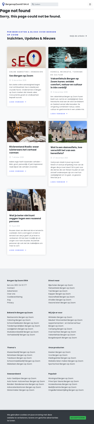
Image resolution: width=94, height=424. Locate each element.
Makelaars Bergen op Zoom (19, 364)
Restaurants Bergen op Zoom (20, 317)
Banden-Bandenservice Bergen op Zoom (25, 384)
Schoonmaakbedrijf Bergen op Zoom (23, 361)
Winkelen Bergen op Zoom (60, 317)
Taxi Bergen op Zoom (57, 291)
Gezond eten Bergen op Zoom (62, 302)
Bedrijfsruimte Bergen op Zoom (62, 387)
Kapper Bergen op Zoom (59, 294)
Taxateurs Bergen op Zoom (19, 358)
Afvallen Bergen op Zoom (59, 299)
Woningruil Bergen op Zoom (60, 378)
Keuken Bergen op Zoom (59, 352)
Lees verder (16, 102)
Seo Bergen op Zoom (21, 75)
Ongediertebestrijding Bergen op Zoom (66, 390)
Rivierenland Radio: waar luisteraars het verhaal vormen (24, 149)
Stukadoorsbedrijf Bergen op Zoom (23, 332)
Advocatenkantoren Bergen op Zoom (24, 387)
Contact (11, 288)
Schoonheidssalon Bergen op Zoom (23, 323)
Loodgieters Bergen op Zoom (20, 329)
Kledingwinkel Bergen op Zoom (62, 358)
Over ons (11, 294)
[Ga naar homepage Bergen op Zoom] (15, 4)
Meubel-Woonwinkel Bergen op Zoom (65, 320)
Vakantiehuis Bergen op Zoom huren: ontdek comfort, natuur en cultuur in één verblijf (66, 83)
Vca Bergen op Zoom (57, 355)
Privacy (10, 302)
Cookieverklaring (14, 296)
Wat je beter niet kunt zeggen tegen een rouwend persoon (25, 218)
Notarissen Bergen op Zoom (19, 355)
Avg (9, 299)
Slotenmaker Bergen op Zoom (20, 390)
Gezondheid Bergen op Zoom (61, 296)
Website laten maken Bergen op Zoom (65, 361)
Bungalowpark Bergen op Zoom (62, 337)
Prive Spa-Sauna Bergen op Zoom (63, 381)
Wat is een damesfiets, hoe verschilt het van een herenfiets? (66, 150)
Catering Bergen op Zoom (18, 320)
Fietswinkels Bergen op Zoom (61, 288)
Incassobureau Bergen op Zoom (62, 384)
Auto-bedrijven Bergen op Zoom (21, 378)
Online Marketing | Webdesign (26, 72)
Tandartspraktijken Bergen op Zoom (23, 326)
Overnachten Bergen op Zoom (62, 332)
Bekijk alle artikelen (77, 36)
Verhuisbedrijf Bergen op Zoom (21, 334)
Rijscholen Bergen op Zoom (60, 285)
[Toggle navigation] (90, 4)
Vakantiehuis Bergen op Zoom (61, 334)
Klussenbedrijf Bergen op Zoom (21, 352)
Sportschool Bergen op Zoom (61, 364)
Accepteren (78, 418)
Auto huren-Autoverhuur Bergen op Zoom (26, 381)
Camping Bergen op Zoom (60, 329)
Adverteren (12, 291)
